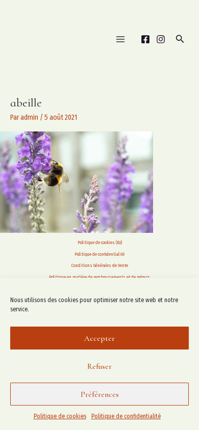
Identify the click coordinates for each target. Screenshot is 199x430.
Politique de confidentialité (126, 416)
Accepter (99, 338)
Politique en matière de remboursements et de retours (99, 277)
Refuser (99, 366)
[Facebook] (145, 39)
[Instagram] (160, 39)
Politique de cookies (60, 416)
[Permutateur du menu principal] (121, 39)
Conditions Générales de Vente (99, 265)
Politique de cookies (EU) (100, 242)
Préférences (100, 394)
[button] (180, 39)
